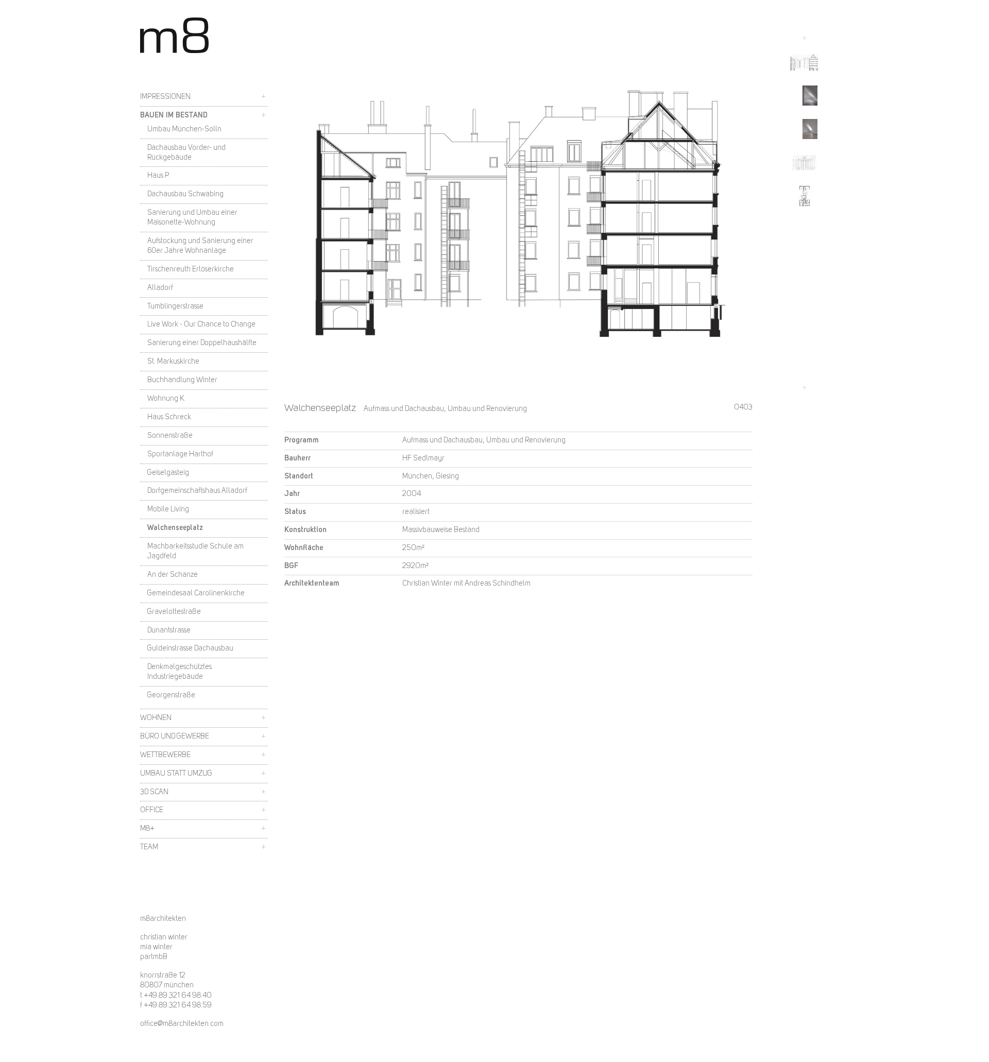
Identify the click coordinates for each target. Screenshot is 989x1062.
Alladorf (160, 288)
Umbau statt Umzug (176, 773)
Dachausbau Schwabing (185, 194)
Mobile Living (168, 509)
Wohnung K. (166, 398)
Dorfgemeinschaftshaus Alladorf (197, 490)
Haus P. (158, 175)
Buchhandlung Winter (182, 380)
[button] (804, 62)
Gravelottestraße (174, 611)
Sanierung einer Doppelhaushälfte (202, 343)
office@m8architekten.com (182, 1024)
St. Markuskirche (173, 361)
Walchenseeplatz (175, 528)
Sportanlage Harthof (180, 454)
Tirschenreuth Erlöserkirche (190, 269)
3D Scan (154, 792)
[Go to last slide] (804, 38)
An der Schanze (172, 574)
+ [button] (263, 96)
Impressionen (165, 96)
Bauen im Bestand (174, 115)
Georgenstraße (171, 695)
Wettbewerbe (165, 755)
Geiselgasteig (168, 472)
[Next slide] (804, 388)
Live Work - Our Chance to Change (201, 324)
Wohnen (156, 718)
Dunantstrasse (169, 630)
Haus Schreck (169, 417)
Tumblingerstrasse (175, 306)
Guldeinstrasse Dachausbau (190, 648)
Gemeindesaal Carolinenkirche (196, 593)
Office (151, 810)
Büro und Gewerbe (174, 736)
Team (149, 847)
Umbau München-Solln (184, 129)
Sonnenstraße (170, 435)
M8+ (147, 828)
